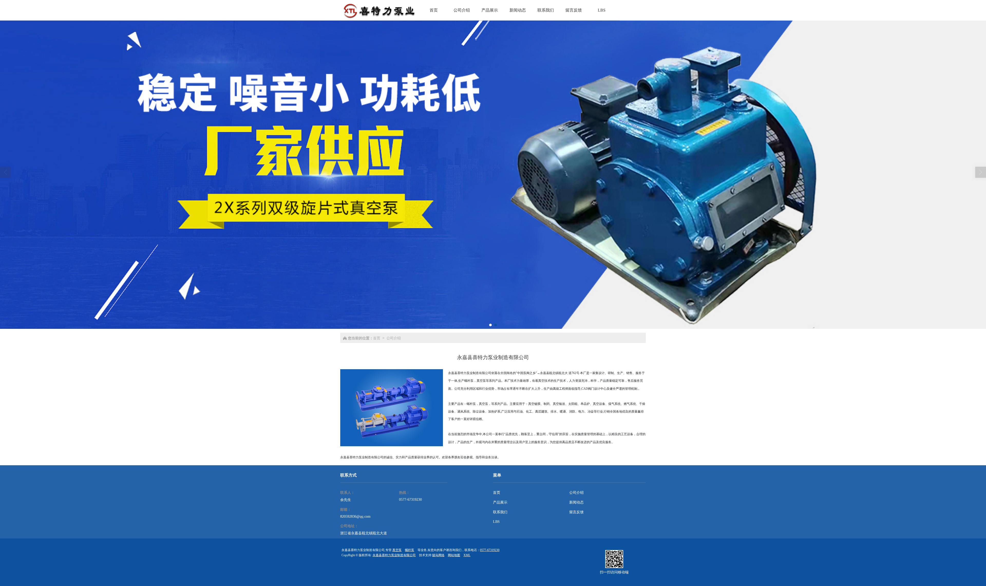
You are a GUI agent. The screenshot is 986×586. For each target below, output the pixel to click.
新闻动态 (576, 502)
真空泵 (397, 550)
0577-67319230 (410, 499)
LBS (496, 522)
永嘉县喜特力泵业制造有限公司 (394, 555)
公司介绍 (393, 337)
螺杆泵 (409, 550)
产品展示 (500, 502)
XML (466, 555)
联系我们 (500, 512)
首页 (376, 337)
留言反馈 (576, 512)
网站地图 (454, 555)
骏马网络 (438, 555)
